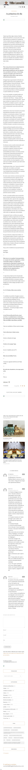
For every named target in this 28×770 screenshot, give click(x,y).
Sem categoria (6, 713)
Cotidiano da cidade (7, 690)
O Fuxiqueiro (6, 753)
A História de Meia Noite (8, 686)
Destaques (14, 10)
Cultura (4, 693)
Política (4, 711)
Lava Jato (6, 735)
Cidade (4, 688)
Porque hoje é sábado (18, 737)
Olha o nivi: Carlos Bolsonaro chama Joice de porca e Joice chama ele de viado (13, 416)
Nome (4, 630)
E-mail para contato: (9, 764)
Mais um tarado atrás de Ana (15, 735)
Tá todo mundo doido (7, 716)
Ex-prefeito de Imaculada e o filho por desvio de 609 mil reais (14, 733)
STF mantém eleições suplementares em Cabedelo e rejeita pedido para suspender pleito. (12, 461)
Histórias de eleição (7, 699)
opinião (4, 706)
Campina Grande (17, 727)
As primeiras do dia (7, 438)
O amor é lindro (6, 704)
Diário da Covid (6, 697)
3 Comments (5, 385)
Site (4, 640)
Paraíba (5, 737)
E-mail (4, 635)
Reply (23, 474)
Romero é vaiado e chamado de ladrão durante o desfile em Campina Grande (12, 743)
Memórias (5, 702)
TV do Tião (5, 718)
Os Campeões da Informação (9, 709)
